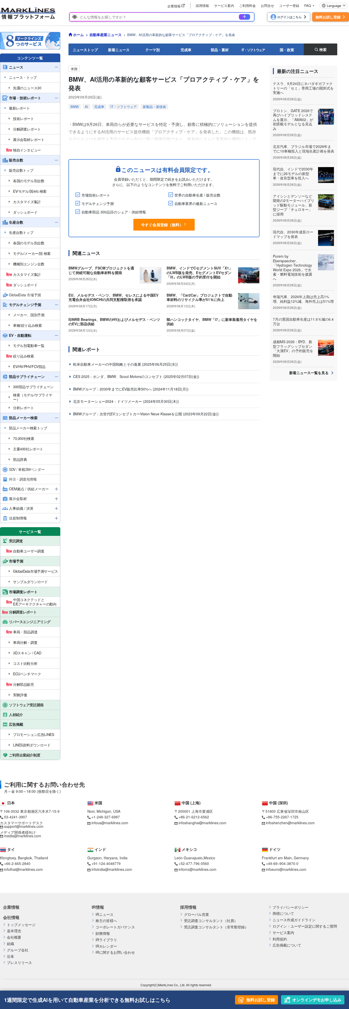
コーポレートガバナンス (115, 927)
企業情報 (11, 907)
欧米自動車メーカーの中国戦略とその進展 (107, 364)
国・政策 (287, 49)
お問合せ (267, 5)
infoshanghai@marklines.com (202, 822)
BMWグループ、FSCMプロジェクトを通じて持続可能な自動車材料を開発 (101, 270)
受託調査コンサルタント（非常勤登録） (216, 927)
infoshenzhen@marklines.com (290, 822)
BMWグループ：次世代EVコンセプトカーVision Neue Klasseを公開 (128, 413)
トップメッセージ (21, 925)
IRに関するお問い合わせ (115, 952)
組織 (10, 943)
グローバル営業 (196, 914)
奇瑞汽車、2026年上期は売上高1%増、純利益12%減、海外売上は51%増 (303, 299)
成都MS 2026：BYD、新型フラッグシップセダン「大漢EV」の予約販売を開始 (293, 348)
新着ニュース (119, 49)
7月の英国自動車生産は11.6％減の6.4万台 (303, 321)
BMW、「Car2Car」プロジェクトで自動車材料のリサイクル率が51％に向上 (199, 297)
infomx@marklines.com (197, 869)
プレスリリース (19, 962)
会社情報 (11, 917)
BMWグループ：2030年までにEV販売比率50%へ (113, 389)
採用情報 (202, 5)
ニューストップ (85, 49)
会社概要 (14, 937)
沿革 (10, 956)
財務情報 (103, 933)
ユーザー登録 (289, 5)
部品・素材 (220, 49)
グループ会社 (17, 950)
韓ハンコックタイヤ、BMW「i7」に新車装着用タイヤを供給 (212, 322)
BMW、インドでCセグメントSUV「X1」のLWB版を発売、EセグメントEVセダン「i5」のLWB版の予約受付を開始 (199, 272)
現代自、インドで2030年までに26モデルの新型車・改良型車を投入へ (293, 173)
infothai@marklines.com (23, 869)
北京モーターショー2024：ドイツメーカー (108, 401)
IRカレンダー (106, 946)
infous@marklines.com (109, 822)
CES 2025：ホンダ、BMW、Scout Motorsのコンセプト (118, 376)
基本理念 (14, 931)
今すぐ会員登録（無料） (162, 224)
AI (86, 106)
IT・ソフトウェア (253, 49)
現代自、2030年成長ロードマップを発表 (293, 234)
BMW (75, 106)
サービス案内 (224, 5)
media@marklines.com (22, 835)
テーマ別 (152, 49)
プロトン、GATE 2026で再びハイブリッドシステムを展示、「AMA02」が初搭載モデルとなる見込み (293, 119)
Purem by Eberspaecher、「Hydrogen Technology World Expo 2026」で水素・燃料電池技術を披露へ (292, 267)
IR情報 (98, 907)
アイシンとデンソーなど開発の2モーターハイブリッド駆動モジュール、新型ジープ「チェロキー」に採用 (293, 204)
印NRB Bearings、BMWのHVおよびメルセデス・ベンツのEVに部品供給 (114, 322)
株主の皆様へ (106, 920)
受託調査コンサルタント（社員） (211, 920)
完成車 (186, 49)
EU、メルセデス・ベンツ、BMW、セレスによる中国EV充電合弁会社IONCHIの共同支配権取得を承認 (113, 297)
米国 (74, 68)
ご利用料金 (247, 5)
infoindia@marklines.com (111, 869)
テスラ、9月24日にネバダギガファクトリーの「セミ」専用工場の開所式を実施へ (303, 88)
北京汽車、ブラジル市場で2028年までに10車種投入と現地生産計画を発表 (303, 149)
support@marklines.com (23, 826)
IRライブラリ (106, 940)
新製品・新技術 (154, 106)
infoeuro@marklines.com (286, 869)
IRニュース (104, 914)
